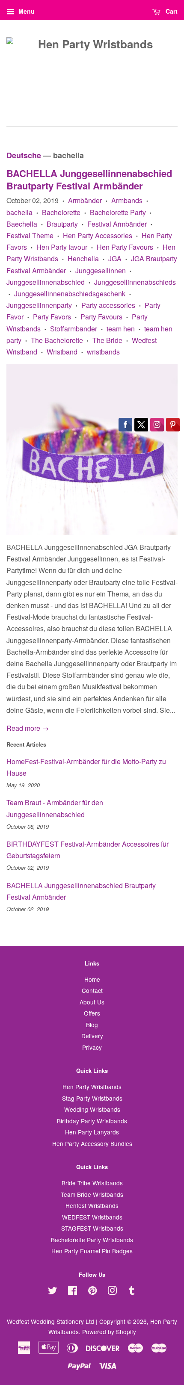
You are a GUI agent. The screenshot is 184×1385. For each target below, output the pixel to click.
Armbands (126, 200)
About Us (92, 1002)
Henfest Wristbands (92, 1205)
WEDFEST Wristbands (92, 1217)
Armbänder (85, 200)
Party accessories (108, 305)
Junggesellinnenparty (39, 305)
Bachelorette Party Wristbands (92, 1239)
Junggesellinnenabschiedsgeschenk (69, 293)
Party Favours (101, 317)
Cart (171, 11)
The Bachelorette (57, 340)
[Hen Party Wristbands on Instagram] (112, 1292)
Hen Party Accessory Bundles (92, 1143)
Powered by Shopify (109, 1331)
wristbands (103, 352)
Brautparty (62, 224)
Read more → (27, 728)
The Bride (107, 340)
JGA (115, 258)
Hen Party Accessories (97, 235)
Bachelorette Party (118, 212)
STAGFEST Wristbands (92, 1228)
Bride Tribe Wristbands (92, 1182)
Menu (26, 11)
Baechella (21, 224)
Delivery (92, 1035)
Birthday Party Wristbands (92, 1120)
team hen (121, 329)
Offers (92, 1013)
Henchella (83, 258)
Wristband (62, 352)
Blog (92, 1024)
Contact (92, 990)
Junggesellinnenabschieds (135, 282)
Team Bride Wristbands (92, 1194)
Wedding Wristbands (92, 1109)
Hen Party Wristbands (92, 1086)
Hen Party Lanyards (92, 1132)
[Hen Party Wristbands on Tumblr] (132, 1292)
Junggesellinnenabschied (45, 282)
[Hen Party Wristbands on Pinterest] (92, 1292)
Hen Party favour (61, 247)
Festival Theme (29, 235)
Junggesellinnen (100, 270)
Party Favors (52, 317)
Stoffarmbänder (73, 329)
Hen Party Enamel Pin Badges (92, 1250)
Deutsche (23, 155)
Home (92, 979)
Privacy (92, 1047)
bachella (19, 212)
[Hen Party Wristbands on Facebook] (72, 1292)
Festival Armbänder (117, 224)
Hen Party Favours (125, 247)
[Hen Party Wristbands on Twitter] (52, 1292)
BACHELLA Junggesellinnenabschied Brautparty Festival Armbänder (89, 179)
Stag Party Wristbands (92, 1098)
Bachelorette (61, 212)
